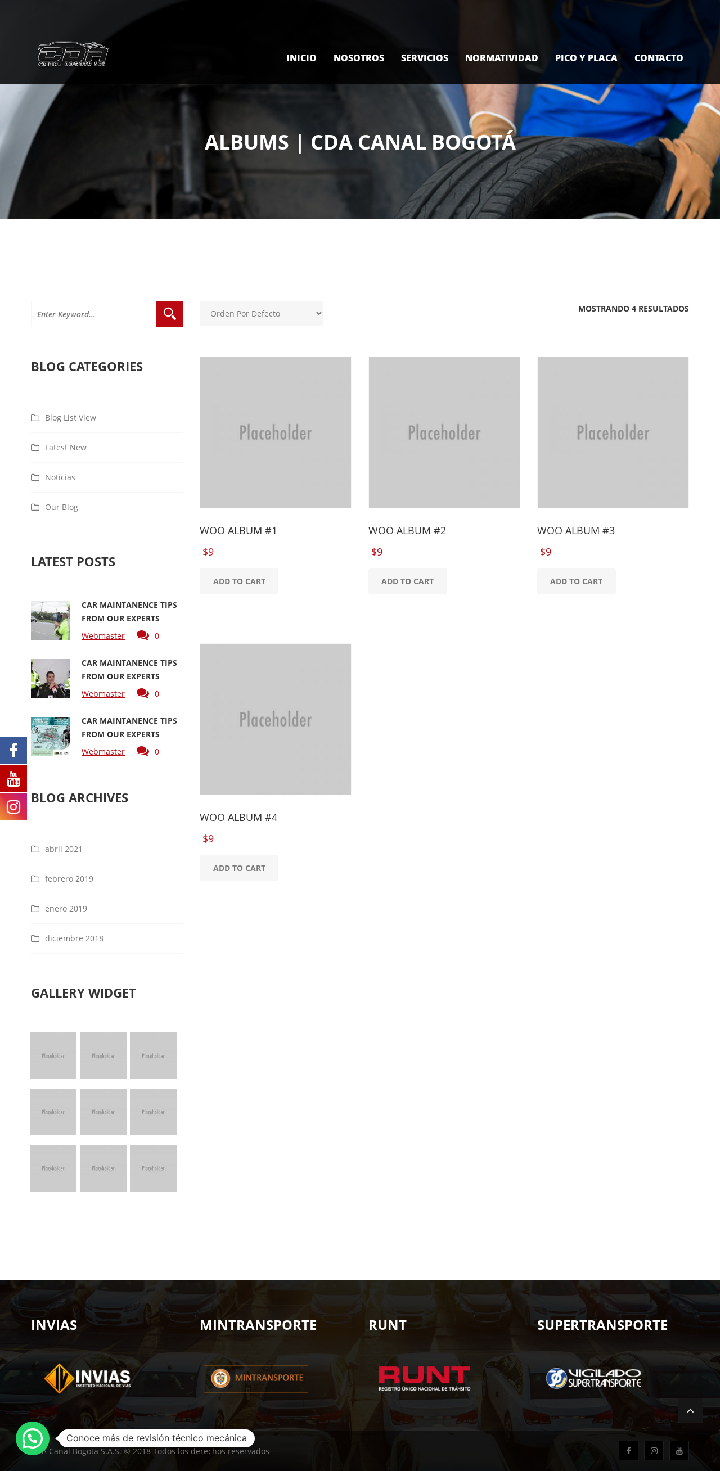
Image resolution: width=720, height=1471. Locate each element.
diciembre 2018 (74, 938)
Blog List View (70, 417)
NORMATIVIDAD (501, 58)
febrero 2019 (69, 878)
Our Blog (61, 507)
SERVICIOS (424, 58)
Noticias (60, 477)
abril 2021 (64, 848)
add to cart (239, 581)
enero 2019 (66, 908)
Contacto (658, 58)
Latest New (66, 447)
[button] (33, 1438)
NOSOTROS (359, 58)
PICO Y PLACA (586, 58)
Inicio (301, 58)
